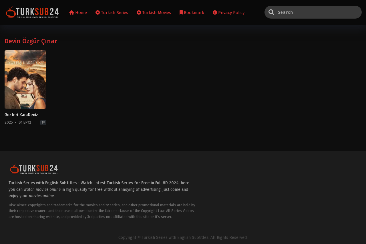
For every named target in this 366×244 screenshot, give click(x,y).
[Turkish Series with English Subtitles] (32, 12)
